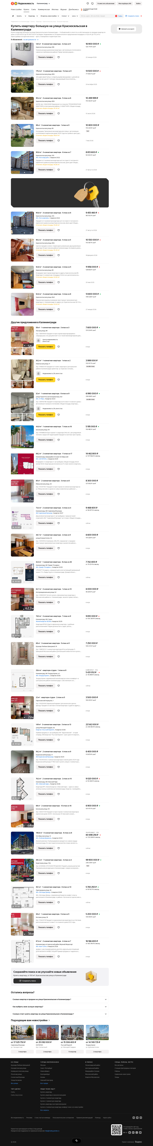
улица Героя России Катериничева (47, 397)
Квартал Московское (92, 1077)
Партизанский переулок (44, 700)
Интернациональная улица (45, 592)
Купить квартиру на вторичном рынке (53, 1104)
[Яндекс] (138, 1142)
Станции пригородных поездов (125, 1068)
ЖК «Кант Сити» (41, 946)
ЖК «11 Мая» (40, 399)
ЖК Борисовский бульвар (44, 757)
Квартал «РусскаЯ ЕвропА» (45, 730)
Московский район (91, 1074)
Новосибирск (44, 1071)
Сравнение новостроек (123, 1074)
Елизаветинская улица (18, 1068)
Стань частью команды (42, 1117)
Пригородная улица (42, 890)
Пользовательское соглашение (63, 1117)
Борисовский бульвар (43, 755)
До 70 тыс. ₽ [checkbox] (47, 196)
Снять (13, 1092)
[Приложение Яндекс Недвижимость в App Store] (129, 1132)
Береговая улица (41, 863)
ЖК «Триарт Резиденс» (43, 567)
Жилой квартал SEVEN (43, 621)
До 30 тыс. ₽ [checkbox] (20, 196)
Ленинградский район (92, 1065)
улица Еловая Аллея (43, 538)
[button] (92, 3)
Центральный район (92, 1068)
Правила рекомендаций (84, 1117)
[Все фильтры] (13, 16)
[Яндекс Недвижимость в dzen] (137, 1117)
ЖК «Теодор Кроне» (42, 675)
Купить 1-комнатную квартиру (50, 1101)
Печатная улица (16, 1074)
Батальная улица (41, 430)
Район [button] (120, 16)
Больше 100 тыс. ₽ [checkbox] (22, 202)
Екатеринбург (45, 1074)
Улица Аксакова (16, 1080)
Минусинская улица (42, 484)
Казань (42, 1077)
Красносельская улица (43, 47)
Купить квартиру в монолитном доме (53, 1095)
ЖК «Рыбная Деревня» (43, 838)
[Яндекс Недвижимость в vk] (133, 1117)
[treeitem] (17, 9)
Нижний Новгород (46, 1080)
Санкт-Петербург (46, 1068)
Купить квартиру (46, 1092)
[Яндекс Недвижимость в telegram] (141, 1117)
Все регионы (119, 1065)
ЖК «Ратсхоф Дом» (42, 157)
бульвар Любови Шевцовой (45, 646)
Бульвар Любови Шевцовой (20, 1065)
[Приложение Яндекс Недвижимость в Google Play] (133, 1132)
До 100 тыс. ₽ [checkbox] (61, 196)
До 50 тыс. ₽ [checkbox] (34, 196)
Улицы (117, 1077)
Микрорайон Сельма (92, 1071)
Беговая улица (41, 917)
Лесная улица (40, 331)
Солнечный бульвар (18, 1077)
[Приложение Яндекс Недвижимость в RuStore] (140, 1132)
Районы (117, 1071)
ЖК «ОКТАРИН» (41, 459)
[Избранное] (88, 3)
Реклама (29, 1117)
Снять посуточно (16, 1095)
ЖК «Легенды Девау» (43, 892)
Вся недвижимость (17, 1117)
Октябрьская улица (42, 836)
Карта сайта (107, 1117)
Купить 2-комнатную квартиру (50, 1098)
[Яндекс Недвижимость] (22, 3)
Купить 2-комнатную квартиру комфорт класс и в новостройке (61, 1107)
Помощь (98, 1117)
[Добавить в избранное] (58, 57)
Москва (42, 1065)
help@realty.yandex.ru (52, 1131)
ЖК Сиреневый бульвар (44, 513)
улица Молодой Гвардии (44, 728)
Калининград (40, 457)
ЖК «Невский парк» (42, 784)
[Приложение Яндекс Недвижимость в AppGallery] (137, 1132)
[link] (138, 3)
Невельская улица (42, 364)
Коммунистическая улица (19, 1071)
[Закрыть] (141, 16)
